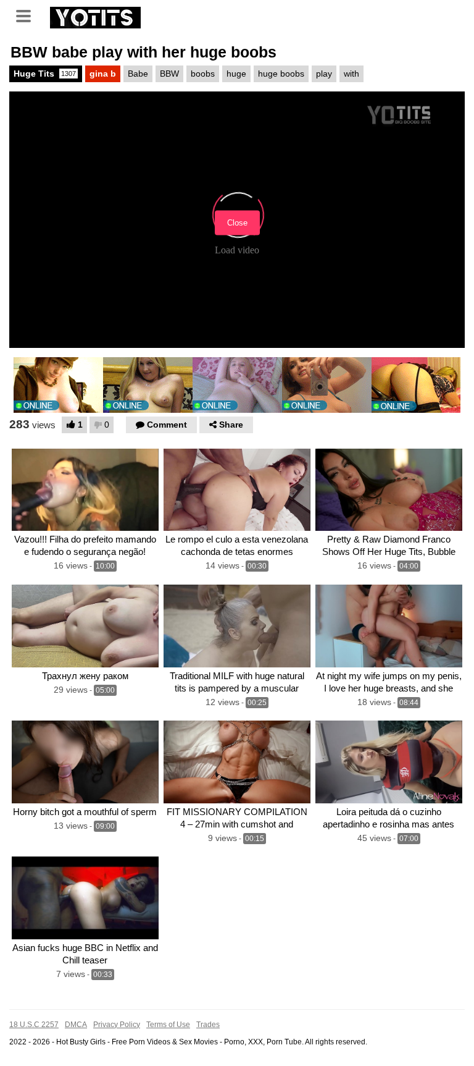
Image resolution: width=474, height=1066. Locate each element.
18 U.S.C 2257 (34, 1024)
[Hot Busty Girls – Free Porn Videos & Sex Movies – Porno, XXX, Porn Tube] (95, 16)
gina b (102, 73)
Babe (138, 73)
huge (236, 73)
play (324, 73)
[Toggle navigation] (27, 15)
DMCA (76, 1024)
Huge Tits (45, 73)
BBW (169, 73)
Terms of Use (168, 1024)
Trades (208, 1024)
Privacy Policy (116, 1024)
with (351, 73)
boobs (203, 73)
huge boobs (281, 73)
